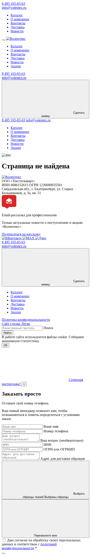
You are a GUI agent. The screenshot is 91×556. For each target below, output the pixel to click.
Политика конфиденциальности (26, 320)
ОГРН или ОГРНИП (59, 449)
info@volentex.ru (14, 8)
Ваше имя (51, 426)
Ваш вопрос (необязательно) (61, 440)
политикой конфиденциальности (29, 546)
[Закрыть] (3, 553)
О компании (20, 19)
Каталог (17, 15)
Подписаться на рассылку (21, 234)
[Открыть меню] (3, 40)
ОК (6, 345)
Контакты (18, 23)
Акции (16, 66)
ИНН (47, 445)
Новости (17, 31)
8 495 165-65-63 (13, 4)
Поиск (48, 328)
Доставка (18, 27)
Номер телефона (56, 431)
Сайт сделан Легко (16, 324)
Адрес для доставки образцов (62, 458)
